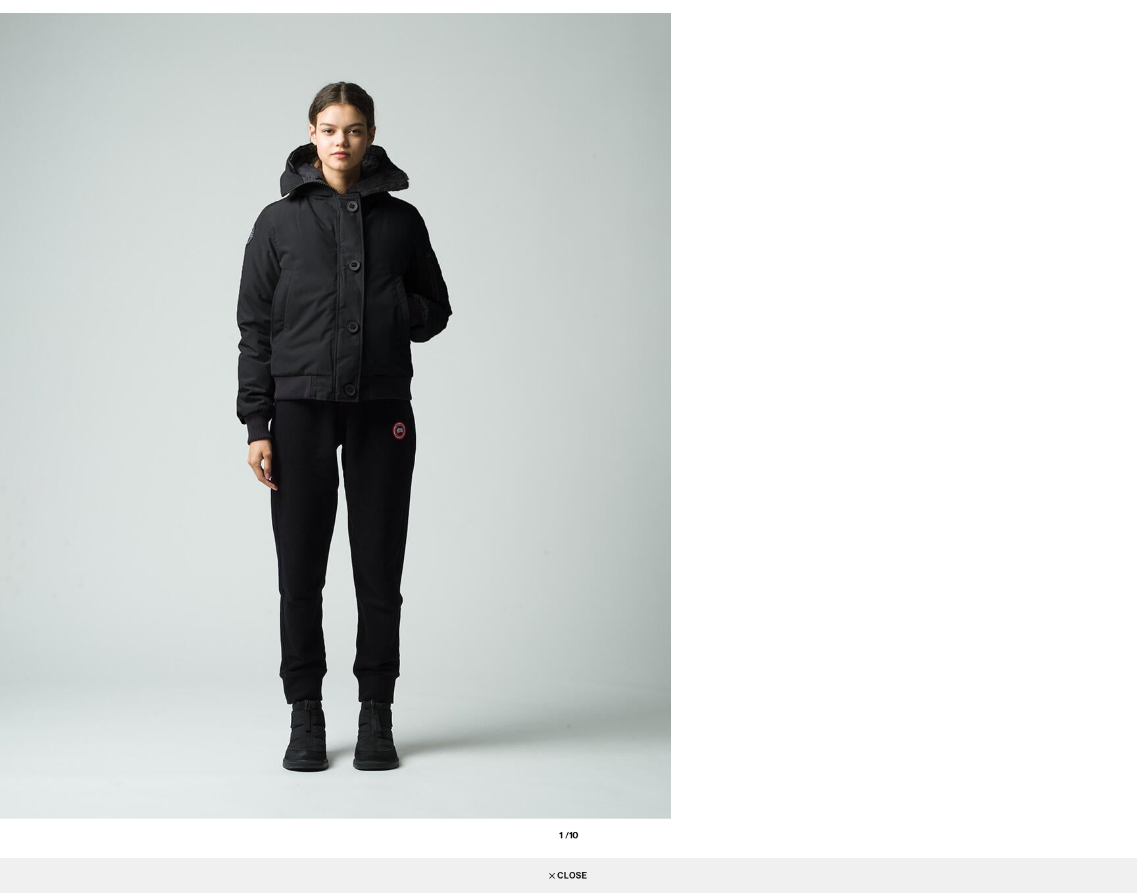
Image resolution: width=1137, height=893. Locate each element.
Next (1124, 424)
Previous (13, 424)
